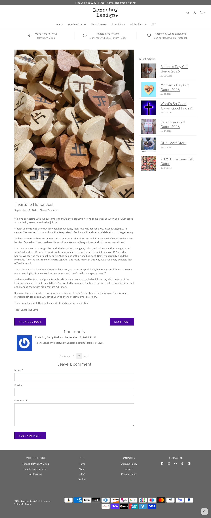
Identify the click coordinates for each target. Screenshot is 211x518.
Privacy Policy (129, 473)
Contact (82, 479)
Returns (128, 468)
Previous (65, 356)
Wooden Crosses (77, 24)
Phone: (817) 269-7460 (35, 463)
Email (18, 385)
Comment (20, 400)
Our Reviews (35, 473)
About (82, 468)
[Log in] (194, 12)
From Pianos (119, 24)
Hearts (59, 24)
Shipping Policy (128, 463)
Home (82, 463)
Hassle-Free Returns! (35, 468)
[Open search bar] (187, 13)
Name (18, 370)
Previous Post (30, 321)
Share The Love (29, 309)
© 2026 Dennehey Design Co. (26, 501)
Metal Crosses (99, 24)
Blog (82, 473)
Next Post (122, 321)
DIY (154, 24)
